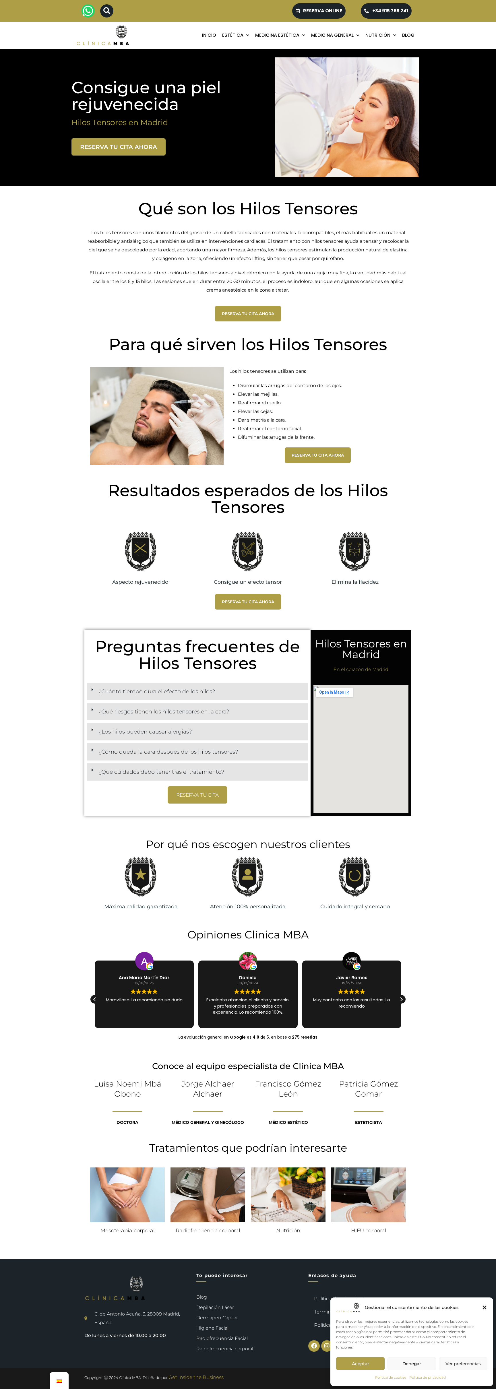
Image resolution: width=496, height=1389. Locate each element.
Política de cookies (390, 1377)
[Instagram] (327, 1346)
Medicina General (332, 35)
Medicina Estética (277, 35)
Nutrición (377, 35)
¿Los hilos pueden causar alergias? (145, 731)
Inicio (209, 35)
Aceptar (360, 1363)
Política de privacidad (427, 1377)
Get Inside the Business (196, 1377)
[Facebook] (314, 1346)
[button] (484, 1307)
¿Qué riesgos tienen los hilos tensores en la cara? (163, 711)
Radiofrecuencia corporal (208, 1230)
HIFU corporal (368, 1230)
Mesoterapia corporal (127, 1230)
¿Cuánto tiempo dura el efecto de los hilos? (156, 691)
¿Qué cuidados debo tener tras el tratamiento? (161, 772)
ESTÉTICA (232, 35)
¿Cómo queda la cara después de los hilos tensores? (168, 751)
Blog (408, 35)
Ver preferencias (463, 1363)
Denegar (411, 1363)
